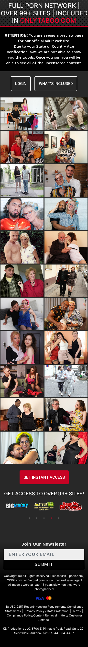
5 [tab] (58, 518)
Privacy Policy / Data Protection (46, 611)
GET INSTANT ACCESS (44, 477)
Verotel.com (36, 580)
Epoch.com (75, 576)
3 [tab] (44, 518)
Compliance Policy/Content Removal (32, 615)
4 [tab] (51, 518)
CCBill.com (14, 580)
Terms (76, 611)
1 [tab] (29, 518)
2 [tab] (36, 518)
